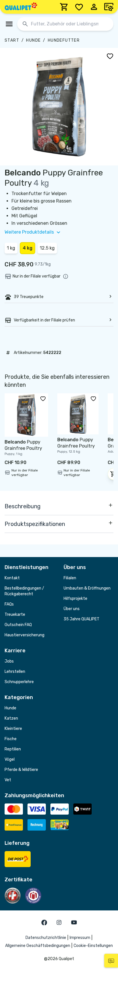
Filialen (70, 578)
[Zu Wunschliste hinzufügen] (110, 55)
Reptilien (13, 749)
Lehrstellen (15, 671)
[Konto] (94, 6)
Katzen (11, 718)
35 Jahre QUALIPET (81, 619)
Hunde (33, 40)
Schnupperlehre (19, 681)
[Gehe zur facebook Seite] (44, 922)
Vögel (10, 759)
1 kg (11, 248)
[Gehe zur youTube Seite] (74, 922)
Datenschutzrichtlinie (45, 937)
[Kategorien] (9, 24)
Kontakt (12, 578)
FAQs (9, 604)
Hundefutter (64, 40)
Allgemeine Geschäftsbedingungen (37, 945)
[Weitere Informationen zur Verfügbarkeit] (65, 276)
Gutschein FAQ (18, 624)
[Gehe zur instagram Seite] (59, 922)
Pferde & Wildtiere (21, 769)
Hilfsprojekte (75, 598)
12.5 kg (47, 248)
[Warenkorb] (64, 6)
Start (12, 40)
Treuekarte (15, 614)
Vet (8, 780)
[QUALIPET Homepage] (21, 6)
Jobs (9, 661)
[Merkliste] (79, 6)
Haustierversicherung (24, 635)
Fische (11, 738)
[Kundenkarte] (108, 6)
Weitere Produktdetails (29, 232)
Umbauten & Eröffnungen (87, 588)
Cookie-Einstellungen (93, 945)
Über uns (72, 608)
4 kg (27, 248)
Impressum (80, 937)
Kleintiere (13, 728)
